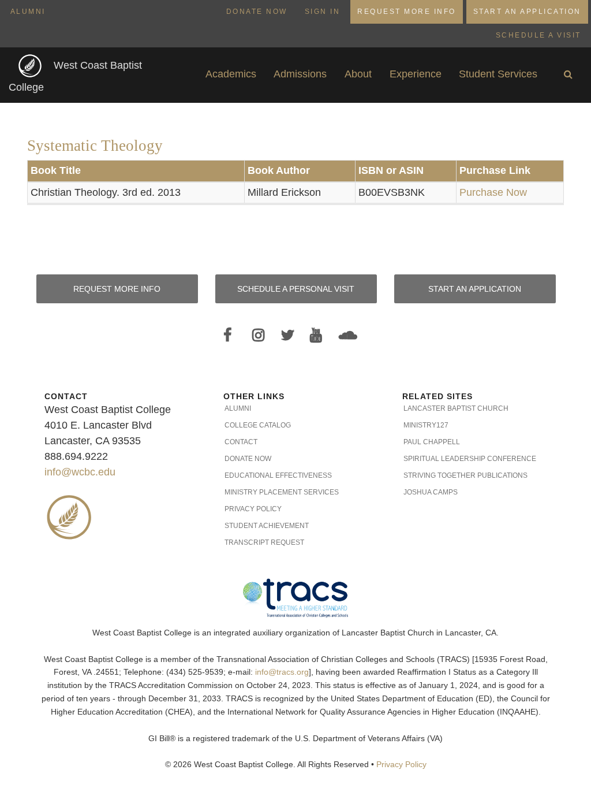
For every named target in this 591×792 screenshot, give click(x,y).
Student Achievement (267, 526)
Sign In (323, 12)
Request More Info (406, 12)
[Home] (31, 65)
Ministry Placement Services (282, 492)
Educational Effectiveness (278, 475)
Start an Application (527, 12)
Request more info (116, 288)
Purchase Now (493, 192)
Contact (241, 442)
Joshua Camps (430, 492)
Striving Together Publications (465, 475)
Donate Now (256, 12)
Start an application (474, 288)
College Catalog (258, 425)
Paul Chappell (431, 442)
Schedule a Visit (538, 35)
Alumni (28, 12)
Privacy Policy (253, 509)
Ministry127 (425, 425)
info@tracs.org (282, 672)
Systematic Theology (95, 145)
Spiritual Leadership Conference (469, 459)
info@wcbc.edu (79, 472)
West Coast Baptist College (75, 77)
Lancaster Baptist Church (455, 408)
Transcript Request (264, 542)
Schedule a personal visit (295, 288)
